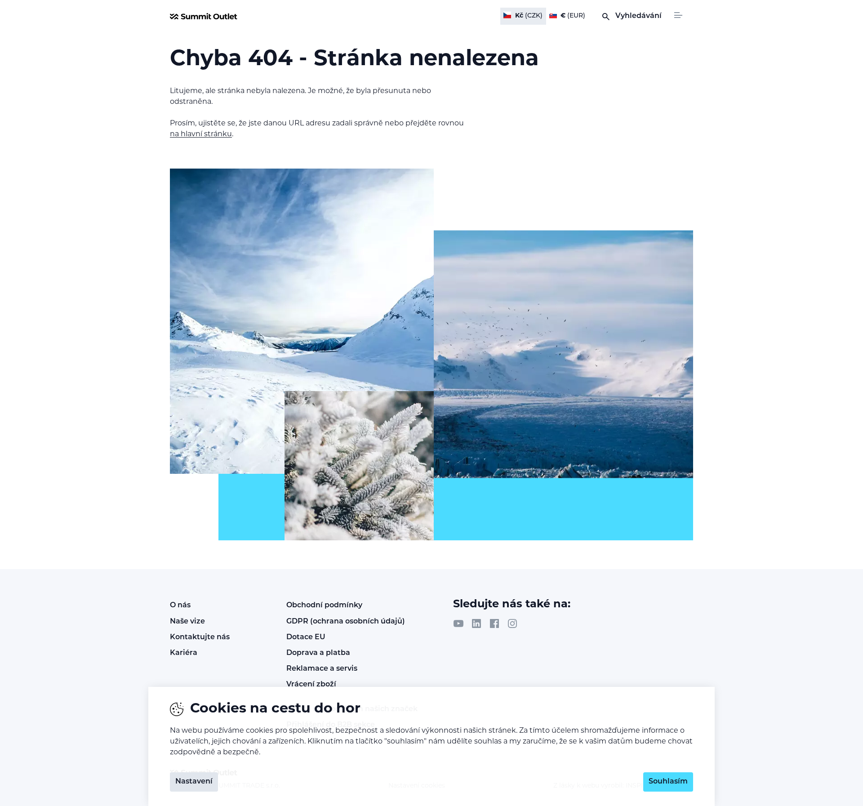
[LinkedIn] (476, 623)
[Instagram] (512, 623)
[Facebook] (494, 623)
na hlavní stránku (201, 134)
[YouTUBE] (458, 623)
